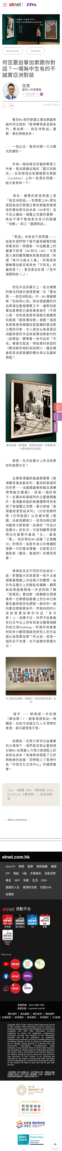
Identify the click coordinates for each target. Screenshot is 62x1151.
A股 (24, 873)
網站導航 (31, 1017)
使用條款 (19, 1017)
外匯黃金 (35, 873)
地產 (26, 880)
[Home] (15, 4)
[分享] (11, 106)
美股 (16, 873)
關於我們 (12, 1014)
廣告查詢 (37, 1014)
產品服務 (24, 1014)
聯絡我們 (49, 1014)
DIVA (44, 880)
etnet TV (10, 866)
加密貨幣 (50, 873)
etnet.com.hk (16, 857)
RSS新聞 (56, 1017)
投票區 (10, 894)
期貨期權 (42, 866)
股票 (30, 866)
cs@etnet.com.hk (37, 1008)
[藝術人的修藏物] (10, 91)
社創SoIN (45, 887)
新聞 (21, 866)
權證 (53, 866)
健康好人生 (12, 887)
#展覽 (20, 790)
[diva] (31, 4)
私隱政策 (6, 1017)
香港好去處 (30, 887)
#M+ (29, 790)
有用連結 (44, 1017)
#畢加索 (39, 790)
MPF (17, 880)
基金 (8, 880)
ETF (8, 873)
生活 (35, 880)
